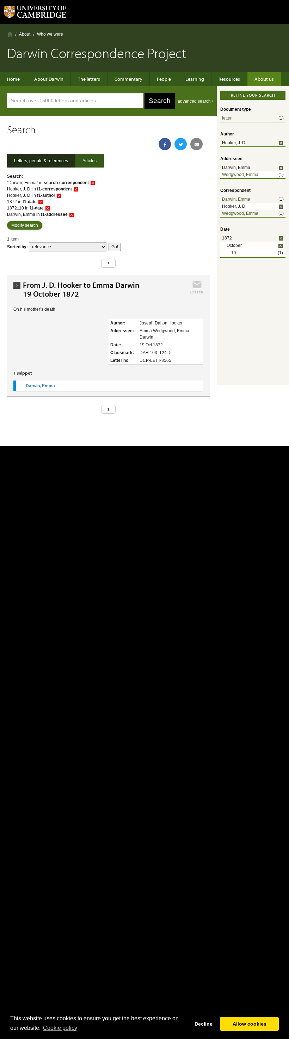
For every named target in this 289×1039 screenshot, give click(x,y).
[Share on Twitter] (180, 144)
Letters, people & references (41, 160)
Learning (194, 79)
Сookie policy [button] (60, 1028)
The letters (89, 79)
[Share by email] (196, 144)
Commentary (128, 79)
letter (227, 118)
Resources (229, 79)
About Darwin (48, 79)
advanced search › (195, 101)
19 (233, 252)
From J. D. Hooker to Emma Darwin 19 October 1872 (83, 289)
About (24, 34)
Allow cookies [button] (249, 1024)
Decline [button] (204, 1024)
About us (264, 79)
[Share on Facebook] (165, 144)
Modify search (24, 225)
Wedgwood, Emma (240, 174)
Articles (89, 160)
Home (10, 34)
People (164, 79)
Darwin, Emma (236, 199)
